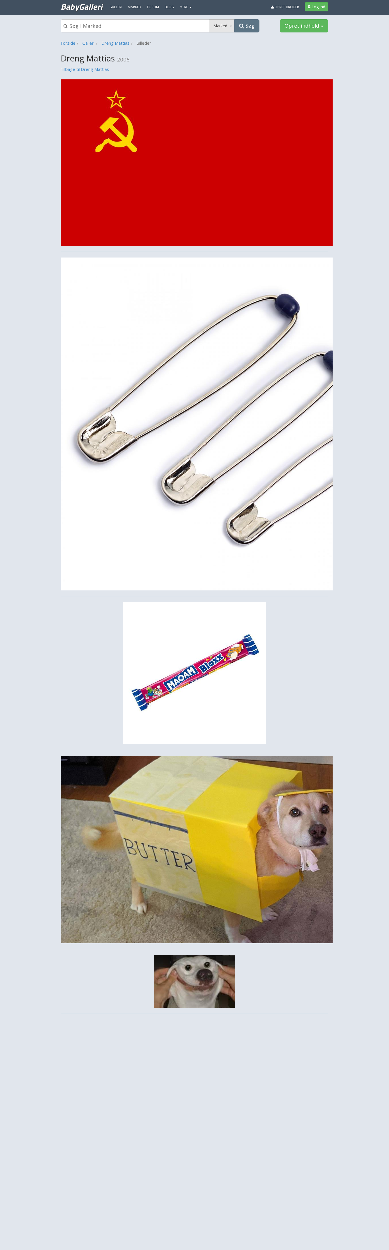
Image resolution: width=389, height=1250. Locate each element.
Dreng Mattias (115, 43)
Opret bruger (286, 7)
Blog (169, 7)
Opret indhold (302, 25)
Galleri (88, 43)
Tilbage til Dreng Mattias (85, 69)
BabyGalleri (81, 6)
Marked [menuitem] (134, 7)
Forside (68, 43)
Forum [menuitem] (153, 7)
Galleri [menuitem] (115, 7)
